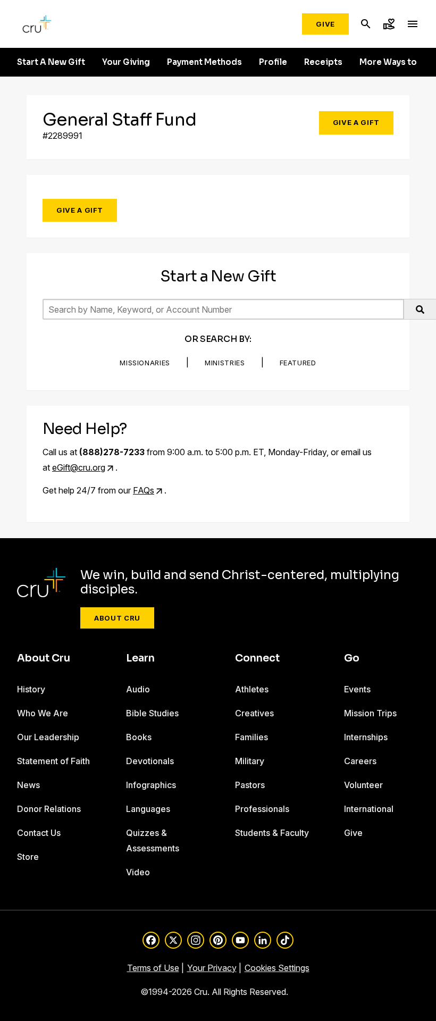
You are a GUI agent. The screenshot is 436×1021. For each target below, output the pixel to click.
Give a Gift (356, 122)
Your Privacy (212, 968)
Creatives (254, 713)
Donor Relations (49, 809)
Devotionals (150, 761)
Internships (366, 737)
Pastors (250, 785)
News (28, 785)
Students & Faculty (272, 832)
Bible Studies (152, 713)
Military (249, 761)
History (31, 689)
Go (351, 658)
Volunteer (363, 785)
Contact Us (39, 832)
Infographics (151, 785)
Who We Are (42, 713)
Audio (138, 689)
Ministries (225, 362)
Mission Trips (370, 713)
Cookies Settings (277, 968)
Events (357, 689)
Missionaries (145, 362)
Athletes (252, 689)
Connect (257, 658)
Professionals (262, 809)
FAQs (143, 490)
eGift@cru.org (78, 467)
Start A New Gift (51, 62)
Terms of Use (153, 968)
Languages (148, 809)
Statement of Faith (53, 761)
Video (138, 872)
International (368, 809)
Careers (360, 761)
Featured (298, 362)
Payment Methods (204, 62)
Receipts (323, 62)
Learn (140, 658)
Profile (273, 62)
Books (139, 737)
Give (325, 24)
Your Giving (126, 62)
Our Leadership (48, 737)
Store (28, 856)
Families (251, 737)
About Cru (117, 618)
